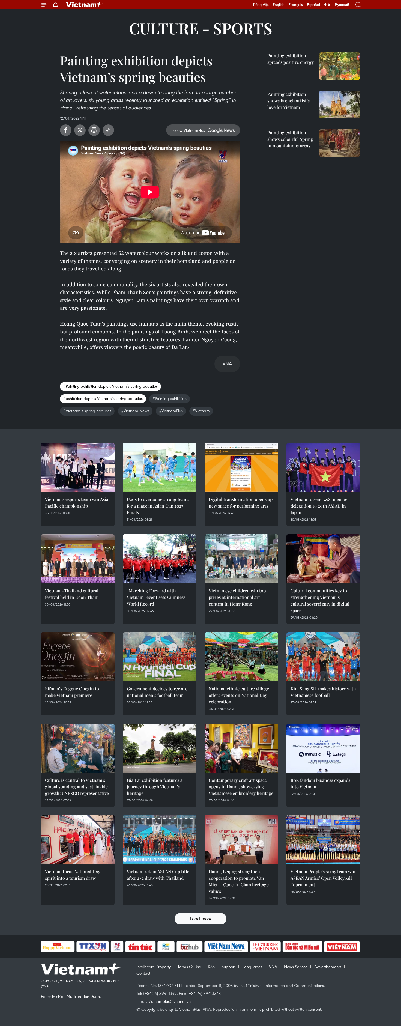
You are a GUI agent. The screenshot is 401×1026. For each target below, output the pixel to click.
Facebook (65, 130)
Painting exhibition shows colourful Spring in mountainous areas (290, 139)
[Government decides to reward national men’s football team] (159, 656)
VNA (273, 966)
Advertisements (327, 966)
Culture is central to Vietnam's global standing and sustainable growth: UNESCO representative (77, 786)
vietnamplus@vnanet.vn (169, 1001)
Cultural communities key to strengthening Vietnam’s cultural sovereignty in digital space (320, 600)
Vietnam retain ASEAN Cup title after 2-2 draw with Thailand (158, 875)
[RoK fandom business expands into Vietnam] (323, 748)
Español (313, 4)
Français (296, 4)
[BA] (342, 946)
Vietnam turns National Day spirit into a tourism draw (72, 875)
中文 (327, 5)
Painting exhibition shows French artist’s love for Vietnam (288, 100)
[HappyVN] (57, 946)
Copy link (108, 130)
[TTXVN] (92, 946)
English (279, 4)
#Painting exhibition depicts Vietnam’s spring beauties (110, 386)
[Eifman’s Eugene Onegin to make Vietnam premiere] (78, 656)
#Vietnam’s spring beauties (87, 410)
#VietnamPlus (171, 410)
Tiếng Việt (261, 4)
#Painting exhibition (169, 398)
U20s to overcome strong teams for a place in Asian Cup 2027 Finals (158, 505)
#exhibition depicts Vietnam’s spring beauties (103, 398)
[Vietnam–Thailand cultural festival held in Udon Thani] (78, 558)
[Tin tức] (140, 946)
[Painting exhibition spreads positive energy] (339, 66)
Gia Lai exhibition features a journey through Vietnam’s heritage (154, 786)
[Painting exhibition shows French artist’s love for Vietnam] (339, 104)
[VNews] (116, 946)
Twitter (80, 130)
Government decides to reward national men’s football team (157, 692)
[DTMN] (302, 946)
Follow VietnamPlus (188, 130)
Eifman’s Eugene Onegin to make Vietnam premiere (72, 692)
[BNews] (166, 946)
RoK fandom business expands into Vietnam (320, 783)
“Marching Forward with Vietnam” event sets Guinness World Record (156, 597)
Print (94, 130)
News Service (295, 966)
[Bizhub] (189, 946)
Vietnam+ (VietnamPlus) (84, 5)
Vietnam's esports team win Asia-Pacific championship (77, 502)
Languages (252, 966)
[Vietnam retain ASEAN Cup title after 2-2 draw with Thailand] (159, 839)
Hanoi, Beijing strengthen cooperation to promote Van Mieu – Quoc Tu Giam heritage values (239, 881)
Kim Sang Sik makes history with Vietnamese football (323, 692)
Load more (200, 918)
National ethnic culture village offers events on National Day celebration (239, 695)
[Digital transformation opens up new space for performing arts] (241, 467)
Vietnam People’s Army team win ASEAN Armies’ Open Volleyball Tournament (323, 878)
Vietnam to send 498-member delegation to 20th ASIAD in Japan (320, 505)
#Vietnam (201, 410)
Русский (342, 5)
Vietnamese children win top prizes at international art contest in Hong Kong (237, 597)
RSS (211, 966)
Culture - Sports (200, 28)
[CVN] (265, 946)
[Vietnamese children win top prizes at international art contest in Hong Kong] (241, 558)
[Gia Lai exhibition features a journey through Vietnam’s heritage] (159, 748)
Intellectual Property (153, 966)
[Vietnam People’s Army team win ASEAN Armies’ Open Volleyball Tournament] (323, 839)
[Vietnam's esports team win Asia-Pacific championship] (78, 467)
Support (228, 966)
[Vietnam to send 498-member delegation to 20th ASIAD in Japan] (323, 467)
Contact (143, 973)
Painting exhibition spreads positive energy (290, 59)
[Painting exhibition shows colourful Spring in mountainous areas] (339, 143)
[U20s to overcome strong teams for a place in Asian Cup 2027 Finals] (159, 467)
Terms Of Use (189, 966)
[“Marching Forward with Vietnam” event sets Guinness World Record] (159, 558)
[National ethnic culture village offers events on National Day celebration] (241, 656)
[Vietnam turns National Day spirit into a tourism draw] (78, 839)
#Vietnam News (135, 410)
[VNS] (226, 946)
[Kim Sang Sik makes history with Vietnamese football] (323, 656)
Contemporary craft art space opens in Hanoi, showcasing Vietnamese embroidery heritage (241, 786)
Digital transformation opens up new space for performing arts (241, 502)
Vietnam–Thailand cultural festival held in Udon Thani (72, 594)
